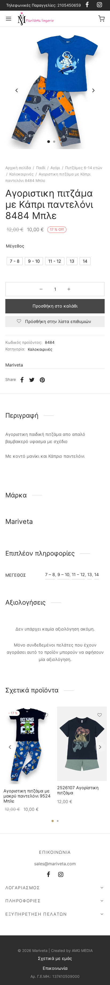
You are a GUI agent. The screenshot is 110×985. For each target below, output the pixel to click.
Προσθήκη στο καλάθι (55, 306)
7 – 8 (50, 574)
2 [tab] (57, 821)
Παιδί (40, 167)
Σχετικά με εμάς (55, 958)
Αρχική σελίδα (18, 167)
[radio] (15, 261)
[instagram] (61, 875)
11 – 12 (78, 574)
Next (93, 90)
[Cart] (101, 18)
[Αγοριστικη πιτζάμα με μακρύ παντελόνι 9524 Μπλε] (28, 745)
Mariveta (14, 365)
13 (89, 574)
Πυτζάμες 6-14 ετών (83, 167)
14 (96, 574)
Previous (16, 90)
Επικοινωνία (55, 968)
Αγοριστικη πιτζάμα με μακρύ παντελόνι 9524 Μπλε (26, 796)
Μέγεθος (15, 246)
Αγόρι (55, 167)
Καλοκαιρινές (21, 174)
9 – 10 (63, 574)
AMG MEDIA (82, 950)
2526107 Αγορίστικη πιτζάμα (78, 790)
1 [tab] (53, 821)
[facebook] (48, 875)
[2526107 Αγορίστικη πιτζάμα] (82, 744)
